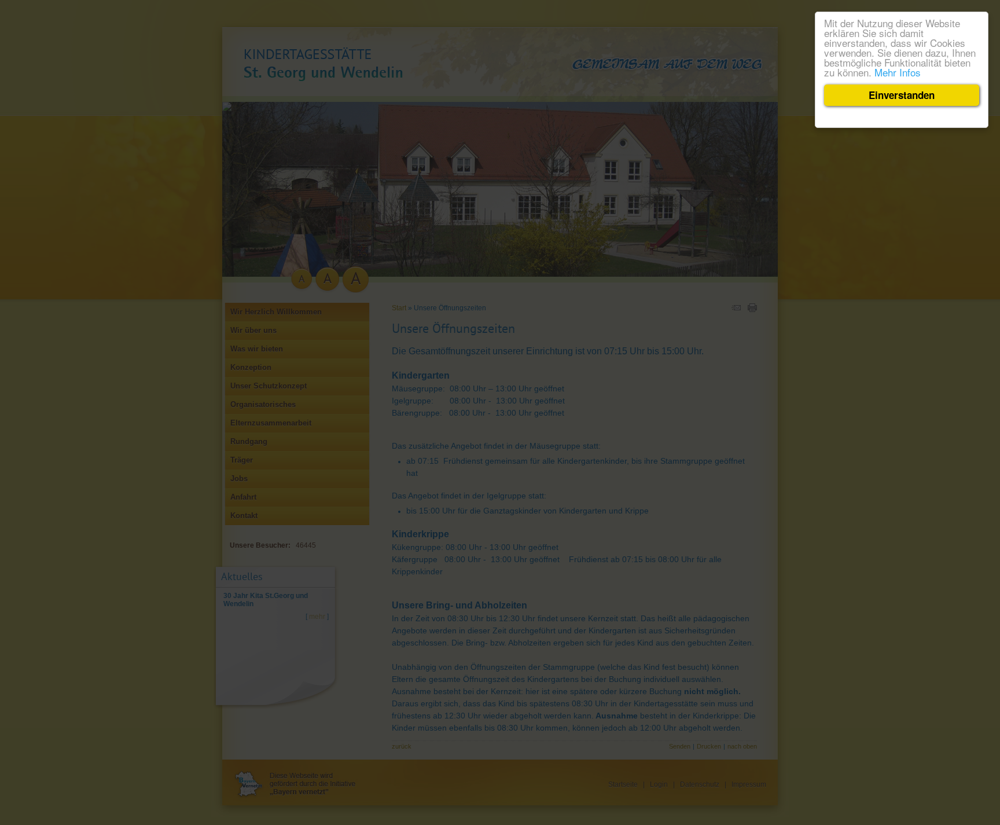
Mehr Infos (897, 72)
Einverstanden (902, 95)
